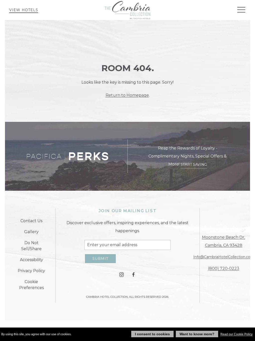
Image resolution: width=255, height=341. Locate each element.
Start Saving (194, 164)
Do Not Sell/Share (31, 245)
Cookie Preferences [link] (31, 284)
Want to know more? (197, 334)
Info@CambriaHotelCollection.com (223, 257)
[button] (241, 10)
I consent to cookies (152, 334)
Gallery (31, 231)
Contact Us (31, 220)
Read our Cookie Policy (236, 334)
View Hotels (23, 10)
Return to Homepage (127, 95)
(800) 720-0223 (223, 268)
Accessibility (31, 259)
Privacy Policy (31, 270)
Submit (100, 258)
